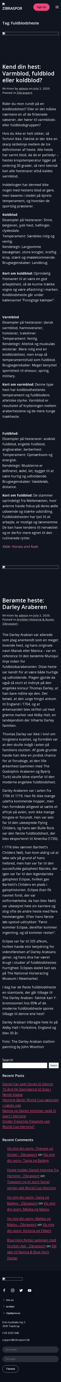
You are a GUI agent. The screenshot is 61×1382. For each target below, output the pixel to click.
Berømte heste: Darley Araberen (24, 603)
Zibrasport (24, 93)
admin (23, 88)
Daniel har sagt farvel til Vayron (27, 1084)
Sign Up (41, 7)
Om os (10, 1299)
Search (7, 1060)
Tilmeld (10, 1369)
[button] (57, 7)
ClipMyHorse (13, 1313)
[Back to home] (12, 7)
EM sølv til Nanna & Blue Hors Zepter (31, 1252)
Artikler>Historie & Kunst (35, 619)
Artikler (10, 1306)
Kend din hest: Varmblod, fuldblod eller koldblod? (28, 73)
